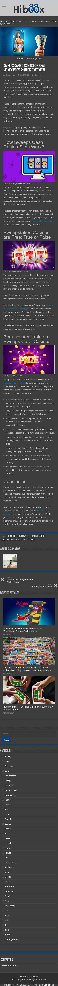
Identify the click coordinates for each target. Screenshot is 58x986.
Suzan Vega (10, 75)
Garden (8, 829)
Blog (7, 761)
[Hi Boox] (29, 7)
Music (7, 882)
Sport (7, 915)
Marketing (9, 867)
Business (9, 766)
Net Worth (9, 886)
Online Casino (38, 536)
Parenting (9, 891)
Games (8, 824)
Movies (8, 877)
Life (6, 857)
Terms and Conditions (43, 985)
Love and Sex (11, 862)
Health (7, 838)
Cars (7, 771)
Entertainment (11, 790)
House (7, 848)
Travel (7, 935)
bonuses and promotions (14, 383)
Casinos (11, 536)
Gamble (13, 21)
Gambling (23, 536)
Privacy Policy (11, 985)
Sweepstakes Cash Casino (43, 221)
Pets (7, 901)
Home (5, 21)
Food (7, 814)
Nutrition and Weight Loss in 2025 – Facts (20, 579)
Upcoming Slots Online (41, 585)
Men (7, 872)
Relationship (10, 906)
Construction (10, 776)
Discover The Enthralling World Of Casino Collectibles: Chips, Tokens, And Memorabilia (27, 669)
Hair (6, 833)
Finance (8, 804)
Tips (7, 930)
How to (8, 853)
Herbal (8, 843)
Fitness (8, 809)
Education (9, 785)
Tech (7, 925)
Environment (10, 795)
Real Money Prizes (11, 540)
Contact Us (25, 985)
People (8, 896)
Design (8, 780)
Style (7, 920)
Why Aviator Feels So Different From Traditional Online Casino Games (22, 630)
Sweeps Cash (28, 540)
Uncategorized (11, 939)
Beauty (8, 756)
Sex (6, 910)
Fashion (8, 800)
